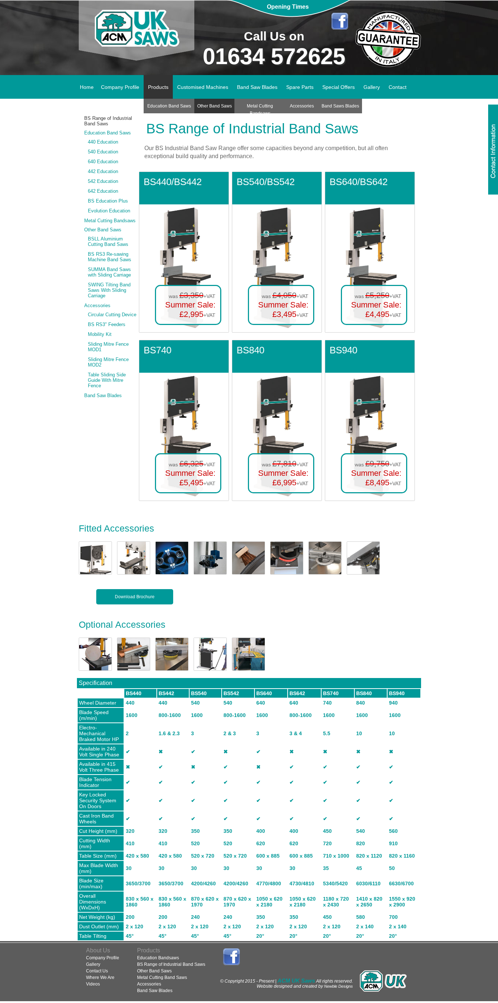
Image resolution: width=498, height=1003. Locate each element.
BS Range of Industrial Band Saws (108, 120)
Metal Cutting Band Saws (162, 977)
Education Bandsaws (158, 957)
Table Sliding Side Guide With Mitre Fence (107, 380)
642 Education (103, 191)
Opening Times (288, 7)
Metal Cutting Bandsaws (110, 220)
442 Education (103, 171)
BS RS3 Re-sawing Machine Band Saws (109, 256)
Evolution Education (109, 210)
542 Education (103, 181)
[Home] (137, 37)
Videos (93, 984)
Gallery (93, 964)
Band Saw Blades (103, 395)
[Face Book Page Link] (339, 21)
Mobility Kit (100, 334)
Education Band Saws (107, 133)
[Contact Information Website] (493, 149)
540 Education (103, 151)
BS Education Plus (108, 201)
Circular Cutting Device (112, 314)
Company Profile (102, 957)
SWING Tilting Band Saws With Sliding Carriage (109, 290)
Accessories (97, 305)
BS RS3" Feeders (106, 324)
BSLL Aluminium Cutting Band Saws (108, 241)
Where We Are (100, 977)
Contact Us (97, 970)
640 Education (103, 161)
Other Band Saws (102, 229)
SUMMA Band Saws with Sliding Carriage (109, 272)
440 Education (103, 142)
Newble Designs (338, 986)
